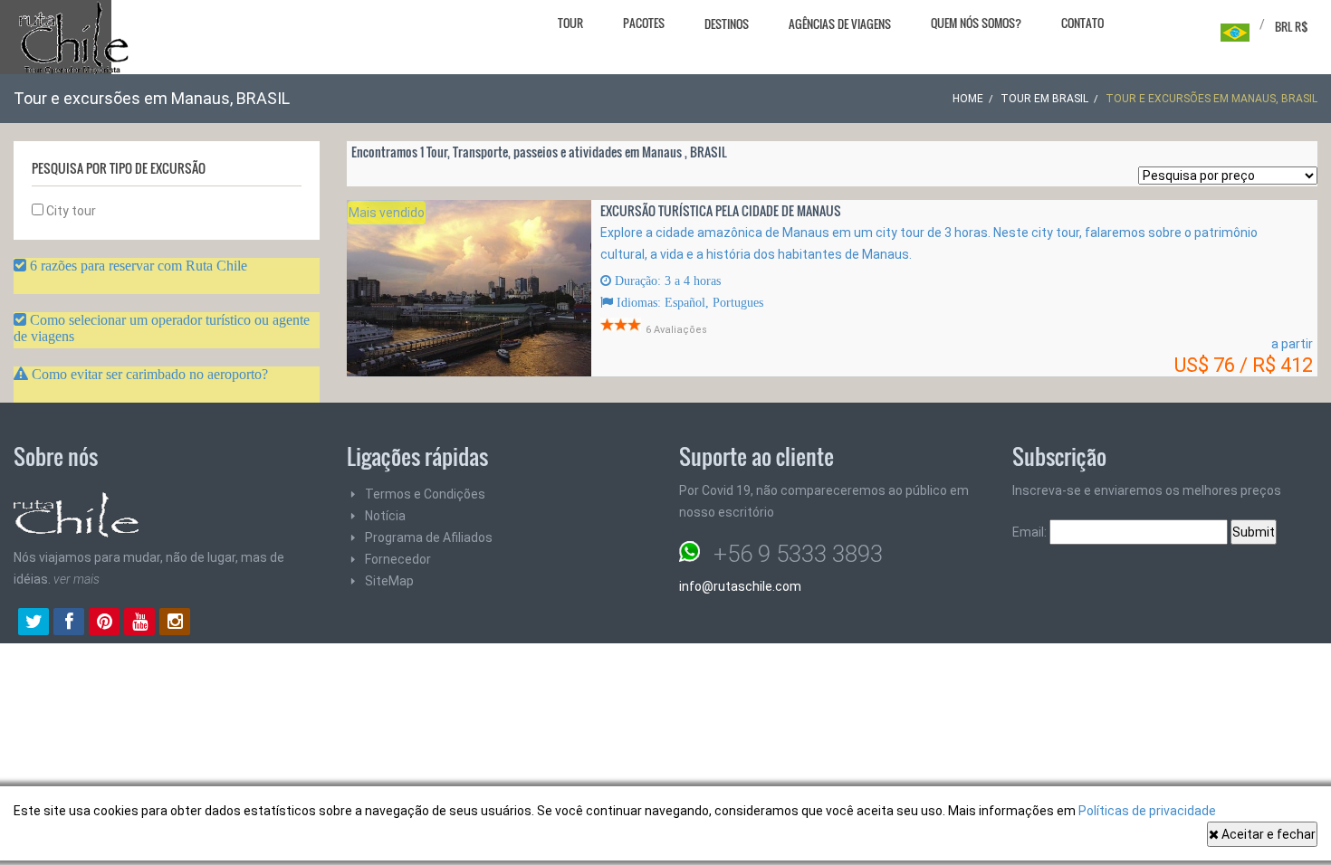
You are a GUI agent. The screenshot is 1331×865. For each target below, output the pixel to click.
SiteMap (389, 581)
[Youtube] (139, 623)
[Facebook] (68, 623)
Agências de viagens (840, 23)
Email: (1030, 532)
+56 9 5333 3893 (798, 553)
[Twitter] (33, 623)
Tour (570, 23)
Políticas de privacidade (1147, 810)
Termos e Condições (425, 494)
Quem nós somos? (976, 23)
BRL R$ (1291, 26)
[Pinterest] (104, 623)
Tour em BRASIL (1044, 98)
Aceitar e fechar (1267, 834)
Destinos (726, 23)
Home (968, 98)
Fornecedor (398, 559)
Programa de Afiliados (429, 537)
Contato (1082, 23)
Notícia (385, 516)
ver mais (76, 579)
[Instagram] (174, 623)
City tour (69, 211)
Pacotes (644, 23)
